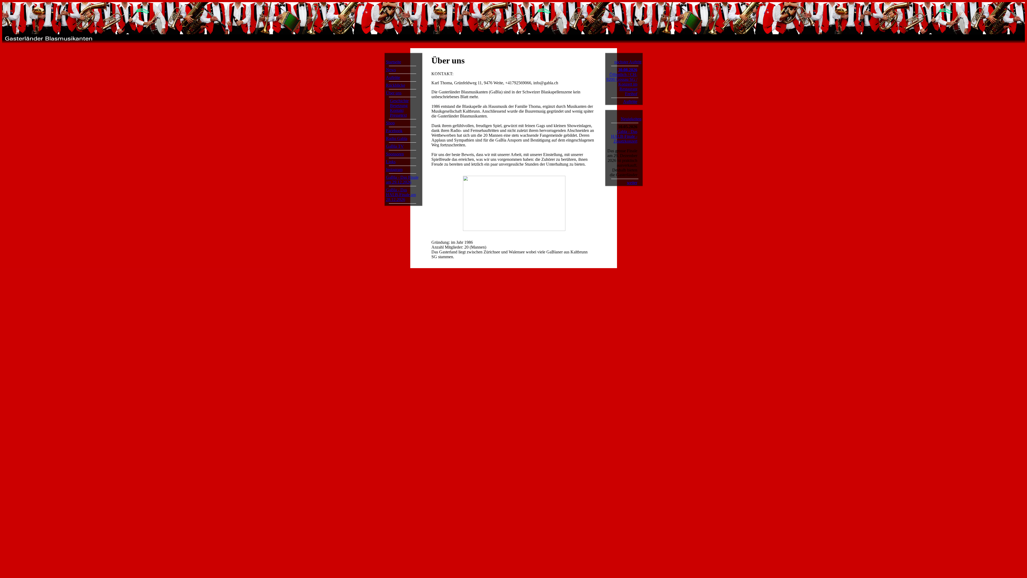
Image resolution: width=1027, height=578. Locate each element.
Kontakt (397, 110)
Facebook (394, 130)
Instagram (394, 169)
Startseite (393, 62)
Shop (390, 123)
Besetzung (399, 105)
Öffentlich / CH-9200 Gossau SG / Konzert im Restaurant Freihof (621, 84)
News (391, 69)
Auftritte (393, 77)
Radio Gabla (396, 138)
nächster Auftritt (627, 62)
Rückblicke (395, 85)
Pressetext (398, 115)
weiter (632, 182)
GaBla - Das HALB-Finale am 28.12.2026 (401, 195)
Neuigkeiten (631, 119)
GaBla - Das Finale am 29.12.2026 (402, 179)
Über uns (393, 93)
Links (391, 161)
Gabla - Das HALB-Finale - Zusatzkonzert (624, 136)
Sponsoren (395, 154)
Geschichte (399, 100)
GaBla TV (395, 146)
